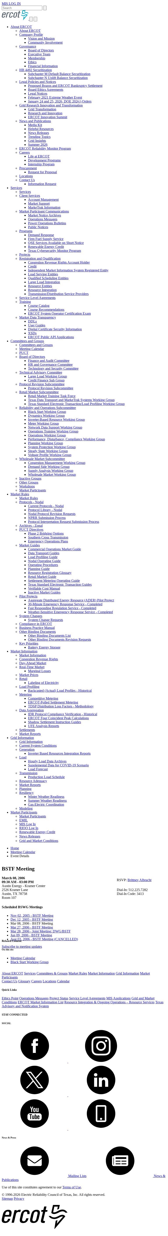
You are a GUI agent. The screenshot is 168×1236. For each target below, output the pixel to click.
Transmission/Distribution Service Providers (58, 294)
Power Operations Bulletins (47, 223)
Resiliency (26, 793)
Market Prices (28, 675)
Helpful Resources (41, 129)
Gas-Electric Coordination (46, 804)
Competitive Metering (43, 698)
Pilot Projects (28, 596)
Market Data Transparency (37, 317)
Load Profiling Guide (43, 557)
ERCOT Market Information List (40, 1002)
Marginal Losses (39, 671)
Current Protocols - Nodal (46, 506)
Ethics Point (10, 998)
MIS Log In (27, 824)
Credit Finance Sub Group (46, 380)
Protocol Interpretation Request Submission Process (63, 522)
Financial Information (43, 66)
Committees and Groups (27, 341)
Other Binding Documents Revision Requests (59, 639)
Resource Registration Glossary (50, 573)
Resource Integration (42, 290)
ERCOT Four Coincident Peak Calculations (58, 718)
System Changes (30, 616)
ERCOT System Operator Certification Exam (59, 313)
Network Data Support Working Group (55, 427)
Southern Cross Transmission (48, 537)
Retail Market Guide (42, 577)
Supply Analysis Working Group (50, 470)
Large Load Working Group (47, 376)
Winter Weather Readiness (46, 796)
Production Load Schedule (46, 777)
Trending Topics (39, 137)
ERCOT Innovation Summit (47, 117)
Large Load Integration (44, 282)
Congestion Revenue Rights (38, 659)
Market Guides (29, 545)
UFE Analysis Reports (43, 726)
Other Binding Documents (37, 631)
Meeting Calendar (31, 349)
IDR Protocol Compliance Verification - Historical (62, 714)
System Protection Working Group (52, 447)
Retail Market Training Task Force (51, 396)
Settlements (27, 730)
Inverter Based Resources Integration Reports (59, 753)
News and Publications (35, 121)
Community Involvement (45, 42)
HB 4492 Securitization (35, 70)
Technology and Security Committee (53, 368)
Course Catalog (38, 305)
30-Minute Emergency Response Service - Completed (65, 604)
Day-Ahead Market (32, 663)
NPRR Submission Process (47, 518)
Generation (27, 749)
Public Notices (38, 227)
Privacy (19, 1198)
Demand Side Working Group (49, 467)
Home (14, 848)
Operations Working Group (47, 435)
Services (16, 188)
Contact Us (27, 180)
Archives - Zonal (31, 525)
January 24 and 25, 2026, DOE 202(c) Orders (59, 101)
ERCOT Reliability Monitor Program (45, 148)
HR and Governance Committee (50, 364)
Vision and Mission (41, 38)
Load (22, 757)
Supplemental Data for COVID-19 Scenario (58, 765)
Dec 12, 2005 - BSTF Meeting (31, 919)
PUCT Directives (31, 529)
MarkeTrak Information (44, 207)
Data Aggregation (31, 710)
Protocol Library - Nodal (45, 510)
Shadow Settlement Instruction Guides (54, 722)
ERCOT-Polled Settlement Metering (53, 702)
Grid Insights (37, 140)
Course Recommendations (46, 309)
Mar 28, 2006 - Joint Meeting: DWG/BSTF (40, 931)
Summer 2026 (37, 144)
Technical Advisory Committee (40, 372)
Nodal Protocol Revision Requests (51, 514)
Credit (32, 266)
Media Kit (35, 125)
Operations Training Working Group (53, 431)
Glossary (24, 981)
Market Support (39, 203)
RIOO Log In (28, 828)
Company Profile (31, 34)
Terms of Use (71, 1187)
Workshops (27, 486)
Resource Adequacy (33, 781)
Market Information (23, 651)
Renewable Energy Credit (46, 247)
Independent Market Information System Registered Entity (68, 270)
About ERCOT (21, 27)
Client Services (29, 195)
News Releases (38, 133)
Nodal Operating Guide (44, 561)
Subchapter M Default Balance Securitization (59, 74)
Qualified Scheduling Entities (48, 278)
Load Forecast (38, 769)
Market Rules (19, 494)
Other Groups (28, 482)
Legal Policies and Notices (37, 82)
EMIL (23, 820)
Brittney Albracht (139, 880)
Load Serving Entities (43, 274)
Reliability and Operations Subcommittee (47, 408)
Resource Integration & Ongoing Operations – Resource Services (109, 1002)
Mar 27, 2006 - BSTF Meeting (31, 927)
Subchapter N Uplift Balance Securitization (58, 78)
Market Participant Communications (44, 211)
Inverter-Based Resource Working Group (56, 419)
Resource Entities (40, 286)
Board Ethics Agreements (45, 89)
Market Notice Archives (44, 215)
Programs (25, 231)
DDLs (32, 321)
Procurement (28, 168)
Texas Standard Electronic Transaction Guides (60, 584)
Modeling (26, 808)
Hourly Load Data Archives (47, 761)
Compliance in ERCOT (35, 624)
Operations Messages (42, 219)
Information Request (42, 184)
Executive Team (39, 54)
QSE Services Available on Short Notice (56, 243)
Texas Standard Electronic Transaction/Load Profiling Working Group (76, 404)
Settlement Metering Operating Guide (54, 580)
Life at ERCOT (39, 156)
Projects (24, 254)
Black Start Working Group (47, 412)
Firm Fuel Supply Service (45, 239)
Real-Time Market (31, 667)
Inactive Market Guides (44, 592)
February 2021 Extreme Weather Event (55, 97)
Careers (24, 152)
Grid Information (22, 738)
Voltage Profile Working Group (49, 455)
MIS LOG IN (11, 3)
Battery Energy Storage (44, 647)
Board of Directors (41, 50)
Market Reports (30, 734)
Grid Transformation (42, 109)
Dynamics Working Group (46, 415)
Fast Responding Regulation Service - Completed (62, 608)
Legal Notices (37, 93)
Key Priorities (28, 643)
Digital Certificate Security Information (55, 329)
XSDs (32, 333)
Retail (23, 679)
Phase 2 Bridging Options (46, 533)
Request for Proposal (42, 172)
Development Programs (44, 160)
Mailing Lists (76, 1176)
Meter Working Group (43, 423)
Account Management (43, 199)
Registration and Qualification (40, 258)
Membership (36, 58)
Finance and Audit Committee (48, 360)
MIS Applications (118, 998)
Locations (26, 176)
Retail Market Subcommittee (39, 392)
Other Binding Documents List (49, 635)
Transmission (28, 773)
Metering (25, 694)
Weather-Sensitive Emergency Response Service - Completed (70, 612)
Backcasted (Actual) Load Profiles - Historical (60, 690)
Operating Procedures (43, 565)
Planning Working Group (45, 443)
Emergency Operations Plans (48, 541)
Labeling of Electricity (43, 683)
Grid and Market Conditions (38, 841)
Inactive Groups (30, 478)
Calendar (63, 981)
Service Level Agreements (37, 298)
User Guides (36, 325)
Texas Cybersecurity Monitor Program (54, 250)
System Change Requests (45, 620)
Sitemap (7, 1198)
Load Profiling (29, 686)
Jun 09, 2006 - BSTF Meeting (31, 935)
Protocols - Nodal (31, 502)
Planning (25, 789)
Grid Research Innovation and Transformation (51, 105)
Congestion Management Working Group (56, 463)
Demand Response (41, 235)
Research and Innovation (45, 113)
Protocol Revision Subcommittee (42, 384)
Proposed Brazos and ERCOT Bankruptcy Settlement (65, 86)
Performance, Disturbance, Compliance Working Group (66, 439)
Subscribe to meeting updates (22, 946)
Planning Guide (39, 569)
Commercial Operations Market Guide (54, 549)
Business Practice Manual (37, 628)
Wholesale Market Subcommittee (42, 459)
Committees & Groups (52, 973)
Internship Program (41, 164)
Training (25, 302)
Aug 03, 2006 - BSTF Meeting (44, 939)
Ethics (32, 62)
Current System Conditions (38, 745)
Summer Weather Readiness (47, 800)
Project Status (58, 998)
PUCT (23, 353)
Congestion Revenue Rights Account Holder (59, 262)
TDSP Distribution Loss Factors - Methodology (61, 706)
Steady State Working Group (48, 451)
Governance (27, 46)
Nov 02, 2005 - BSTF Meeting (31, 915)
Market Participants (32, 490)
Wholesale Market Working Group (52, 474)
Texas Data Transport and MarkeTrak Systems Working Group (71, 400)
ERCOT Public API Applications (51, 337)
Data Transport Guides (43, 553)
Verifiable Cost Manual (44, 588)
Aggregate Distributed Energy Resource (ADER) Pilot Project (71, 600)
